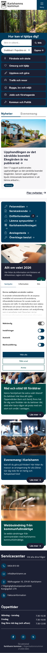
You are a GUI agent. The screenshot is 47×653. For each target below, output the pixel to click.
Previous (3, 133)
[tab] (11, 114)
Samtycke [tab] (8, 284)
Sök (39, 42)
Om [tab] (38, 284)
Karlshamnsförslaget (22, 225)
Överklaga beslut (20, 237)
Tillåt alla (23, 354)
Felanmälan (17, 206)
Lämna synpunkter (21, 220)
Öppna (37, 50)
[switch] (41, 330)
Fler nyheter (35, 192)
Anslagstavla (17, 233)
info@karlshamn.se (16, 573)
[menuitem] (42, 5)
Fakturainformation (17, 595)
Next (44, 133)
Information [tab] (23, 284)
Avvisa (23, 367)
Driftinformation (21, 216)
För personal (23, 643)
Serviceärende (18, 211)
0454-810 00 (13, 565)
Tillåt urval (23, 361)
